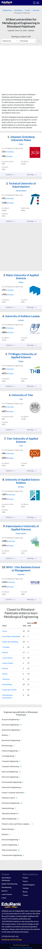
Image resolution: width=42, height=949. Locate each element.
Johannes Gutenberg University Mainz (21, 138)
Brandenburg (7, 684)
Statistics (9, 174)
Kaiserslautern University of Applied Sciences (21, 528)
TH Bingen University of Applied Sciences (21, 355)
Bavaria (5, 652)
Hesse (4, 631)
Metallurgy (18, 10)
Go (38, 41)
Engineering (7, 10)
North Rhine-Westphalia (11, 636)
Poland (25, 878)
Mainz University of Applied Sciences (21, 277)
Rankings (30, 174)
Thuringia (5, 647)
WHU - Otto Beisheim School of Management (21, 569)
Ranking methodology (12, 939)
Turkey (25, 895)
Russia (25, 892)
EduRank (31, 30)
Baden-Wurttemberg (10, 642)
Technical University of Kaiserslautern (21, 185)
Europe (27, 10)
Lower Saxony (7, 658)
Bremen (5, 668)
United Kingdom (29, 885)
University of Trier (21, 395)
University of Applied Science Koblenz (21, 481)
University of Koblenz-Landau (21, 316)
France (25, 881)
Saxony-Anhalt (7, 663)
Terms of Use (15, 948)
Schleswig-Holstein (9, 690)
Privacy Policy (27, 948)
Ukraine (26, 888)
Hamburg (5, 679)
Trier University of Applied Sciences (21, 440)
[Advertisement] (21, 70)
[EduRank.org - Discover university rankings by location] (7, 2)
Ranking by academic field (21, 36)
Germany (36, 10)
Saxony (5, 674)
